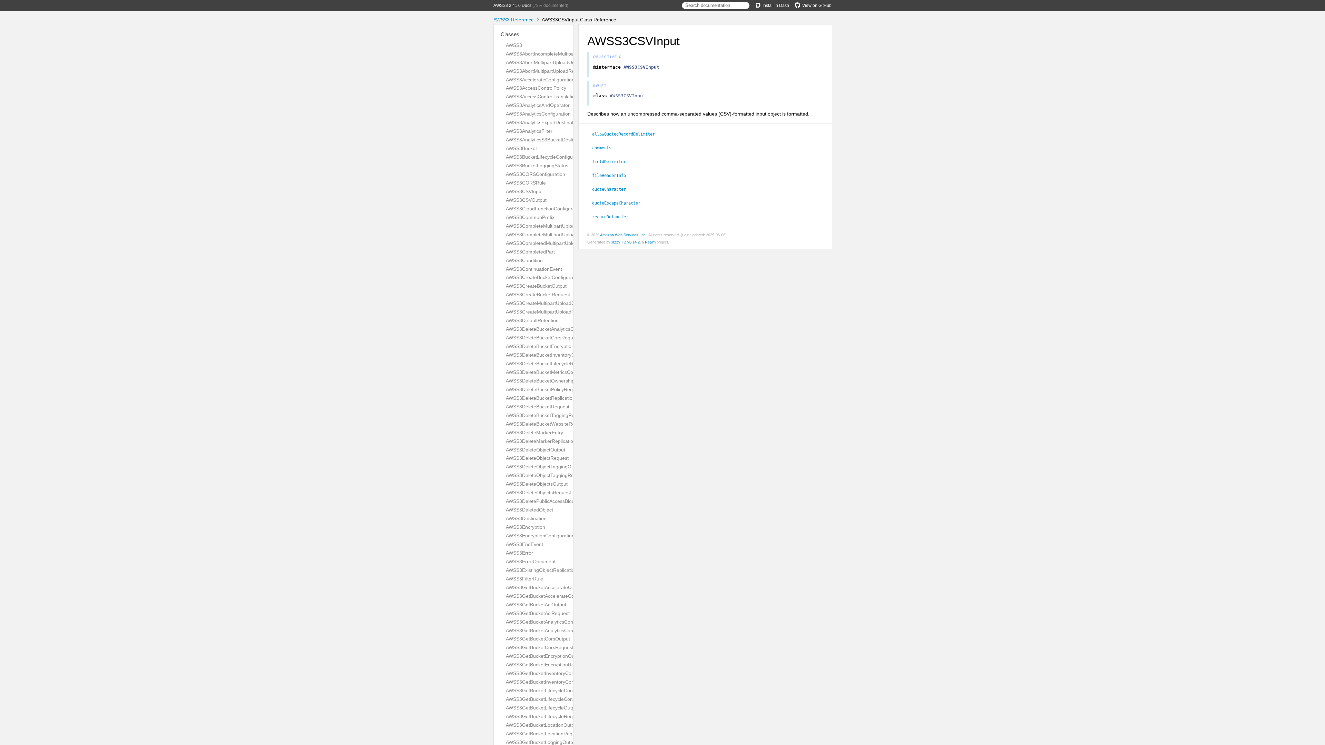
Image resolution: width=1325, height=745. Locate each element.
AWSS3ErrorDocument (531, 561)
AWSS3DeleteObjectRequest (537, 458)
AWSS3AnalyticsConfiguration (538, 114)
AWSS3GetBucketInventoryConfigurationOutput (557, 673)
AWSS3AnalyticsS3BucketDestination (546, 139)
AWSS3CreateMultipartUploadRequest (548, 312)
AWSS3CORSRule (526, 183)
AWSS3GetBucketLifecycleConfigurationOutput (557, 690)
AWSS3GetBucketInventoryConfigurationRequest (559, 682)
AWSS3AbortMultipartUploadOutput (544, 62)
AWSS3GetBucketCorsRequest (539, 647)
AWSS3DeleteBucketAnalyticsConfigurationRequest (562, 329)
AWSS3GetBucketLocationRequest (544, 733)
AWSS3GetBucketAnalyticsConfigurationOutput (557, 622)
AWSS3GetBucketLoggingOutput (541, 742)
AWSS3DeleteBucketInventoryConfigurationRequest (562, 355)
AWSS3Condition (524, 260)
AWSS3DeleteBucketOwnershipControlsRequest (558, 381)
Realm (650, 242)
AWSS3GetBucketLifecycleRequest (544, 716)
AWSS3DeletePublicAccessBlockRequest (550, 501)
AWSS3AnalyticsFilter (529, 131)
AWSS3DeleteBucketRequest (537, 406)
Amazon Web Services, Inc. (623, 235)
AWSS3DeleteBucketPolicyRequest (544, 389)
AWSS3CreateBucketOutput (536, 286)
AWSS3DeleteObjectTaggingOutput (544, 466)
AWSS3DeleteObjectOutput (535, 450)
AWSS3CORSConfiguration (535, 174)
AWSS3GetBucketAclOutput (536, 604)
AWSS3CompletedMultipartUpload (543, 243)
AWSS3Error (519, 553)
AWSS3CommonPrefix (530, 217)
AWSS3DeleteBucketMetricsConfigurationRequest (560, 372)
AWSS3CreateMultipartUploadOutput (546, 303)
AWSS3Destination (526, 518)
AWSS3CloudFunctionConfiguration (544, 208)
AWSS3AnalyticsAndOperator (538, 105)
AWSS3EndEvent (524, 544)
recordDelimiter (613, 217)
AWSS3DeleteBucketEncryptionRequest (549, 346)
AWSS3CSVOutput (526, 200)
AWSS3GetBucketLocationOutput (542, 725)
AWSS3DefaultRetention (532, 320)
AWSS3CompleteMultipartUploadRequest (551, 234)
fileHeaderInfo (612, 175)
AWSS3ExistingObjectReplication (541, 570)
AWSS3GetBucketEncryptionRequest (546, 664)
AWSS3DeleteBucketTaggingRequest (546, 415)
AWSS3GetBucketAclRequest (538, 613)
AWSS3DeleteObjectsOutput (537, 484)
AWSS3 (514, 45)
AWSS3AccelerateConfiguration (540, 79)
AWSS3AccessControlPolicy (536, 88)
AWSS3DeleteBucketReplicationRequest (549, 398)
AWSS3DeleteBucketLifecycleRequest (547, 363)
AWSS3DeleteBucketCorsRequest (543, 337)
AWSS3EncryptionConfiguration (540, 535)
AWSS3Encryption (525, 527)
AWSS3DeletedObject (529, 510)
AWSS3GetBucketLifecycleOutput (542, 708)
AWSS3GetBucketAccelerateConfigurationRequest (561, 596)
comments (604, 148)
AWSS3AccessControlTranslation (542, 96)
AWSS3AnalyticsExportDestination (543, 122)
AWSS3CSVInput (524, 191)
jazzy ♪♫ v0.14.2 (625, 242)
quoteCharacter (612, 189)
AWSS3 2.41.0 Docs (512, 5)
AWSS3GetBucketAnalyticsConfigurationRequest (559, 630)
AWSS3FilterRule (524, 579)
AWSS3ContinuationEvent (534, 269)
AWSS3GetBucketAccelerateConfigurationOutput (559, 587)
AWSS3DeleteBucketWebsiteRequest (546, 424)
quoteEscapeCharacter (619, 203)
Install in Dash (776, 5)
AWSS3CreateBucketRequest (538, 294)
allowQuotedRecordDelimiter (626, 134)
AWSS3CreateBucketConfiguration (543, 277)
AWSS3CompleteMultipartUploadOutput (549, 226)
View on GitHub (817, 5)
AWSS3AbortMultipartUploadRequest (546, 71)
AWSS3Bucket (521, 148)
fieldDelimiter (612, 161)
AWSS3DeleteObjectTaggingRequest (546, 475)
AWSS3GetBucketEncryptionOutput (544, 656)
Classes (510, 34)
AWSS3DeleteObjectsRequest (538, 492)
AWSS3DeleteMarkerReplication (541, 441)
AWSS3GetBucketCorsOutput (538, 639)
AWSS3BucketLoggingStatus (537, 165)
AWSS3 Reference (513, 19)
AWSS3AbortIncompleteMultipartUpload (549, 54)
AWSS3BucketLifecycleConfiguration (545, 157)
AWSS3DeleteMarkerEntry (534, 432)
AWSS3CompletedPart (530, 252)
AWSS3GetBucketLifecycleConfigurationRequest (558, 699)
